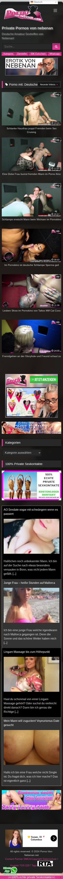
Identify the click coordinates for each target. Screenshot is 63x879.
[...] (14, 573)
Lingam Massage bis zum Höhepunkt (27, 651)
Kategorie (8, 53)
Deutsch (37, 2)
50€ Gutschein (38, 53)
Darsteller (22, 53)
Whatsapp (55, 53)
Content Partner (14, 859)
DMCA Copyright (33, 859)
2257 (28, 865)
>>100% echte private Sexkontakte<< (31, 877)
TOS (22, 865)
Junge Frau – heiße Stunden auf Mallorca (29, 582)
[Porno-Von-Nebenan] (26, 14)
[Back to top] (52, 868)
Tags (34, 865)
